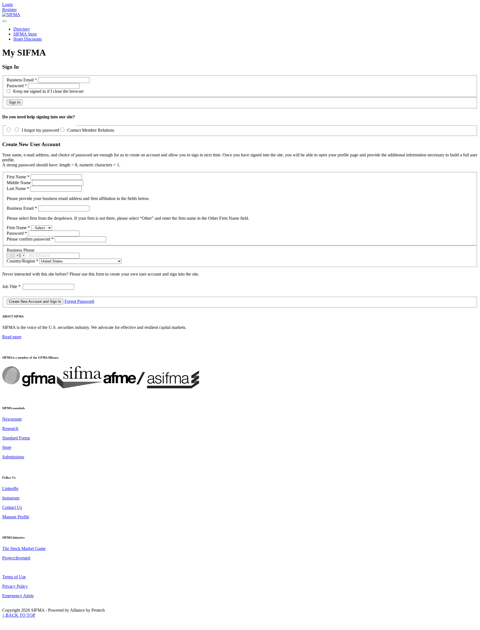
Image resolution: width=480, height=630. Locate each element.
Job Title (11, 286)
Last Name (18, 188)
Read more (11, 336)
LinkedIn (10, 488)
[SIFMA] (11, 14)
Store (6, 447)
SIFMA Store (25, 34)
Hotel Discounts (27, 39)
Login (7, 4)
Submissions (13, 456)
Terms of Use (14, 576)
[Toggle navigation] (4, 21)
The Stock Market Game (24, 548)
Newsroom (12, 419)
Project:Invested (16, 558)
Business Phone (20, 250)
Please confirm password (30, 239)
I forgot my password (40, 130)
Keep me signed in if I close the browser (48, 91)
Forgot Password (79, 301)
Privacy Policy (15, 586)
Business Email (20, 80)
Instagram (10, 498)
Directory (21, 29)
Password (15, 85)
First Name (18, 176)
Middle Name (19, 182)
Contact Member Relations (90, 130)
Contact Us (12, 507)
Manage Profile (15, 516)
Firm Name (18, 227)
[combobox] (16, 255)
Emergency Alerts (18, 595)
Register (9, 9)
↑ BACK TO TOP (18, 615)
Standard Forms (16, 438)
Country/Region (22, 261)
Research (10, 428)
